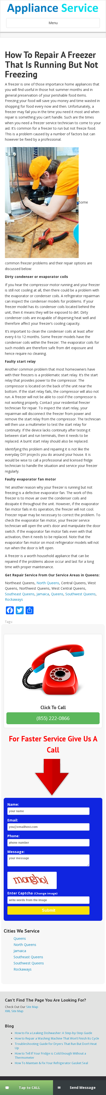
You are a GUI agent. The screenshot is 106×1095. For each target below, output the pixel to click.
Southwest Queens (80, 594)
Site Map (32, 1007)
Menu (53, 22)
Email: (12, 820)
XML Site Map (14, 1011)
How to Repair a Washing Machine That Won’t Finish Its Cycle (57, 1038)
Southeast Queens (20, 594)
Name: (13, 804)
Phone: (13, 836)
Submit (48, 910)
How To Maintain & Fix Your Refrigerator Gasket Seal (51, 1063)
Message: (16, 851)
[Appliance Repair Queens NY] (53, 9)
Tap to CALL (29, 1087)
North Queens (47, 583)
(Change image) (45, 893)
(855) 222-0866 (53, 718)
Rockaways (14, 599)
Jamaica (42, 594)
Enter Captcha (32, 893)
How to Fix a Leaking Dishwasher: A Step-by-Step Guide (53, 1033)
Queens (57, 594)
